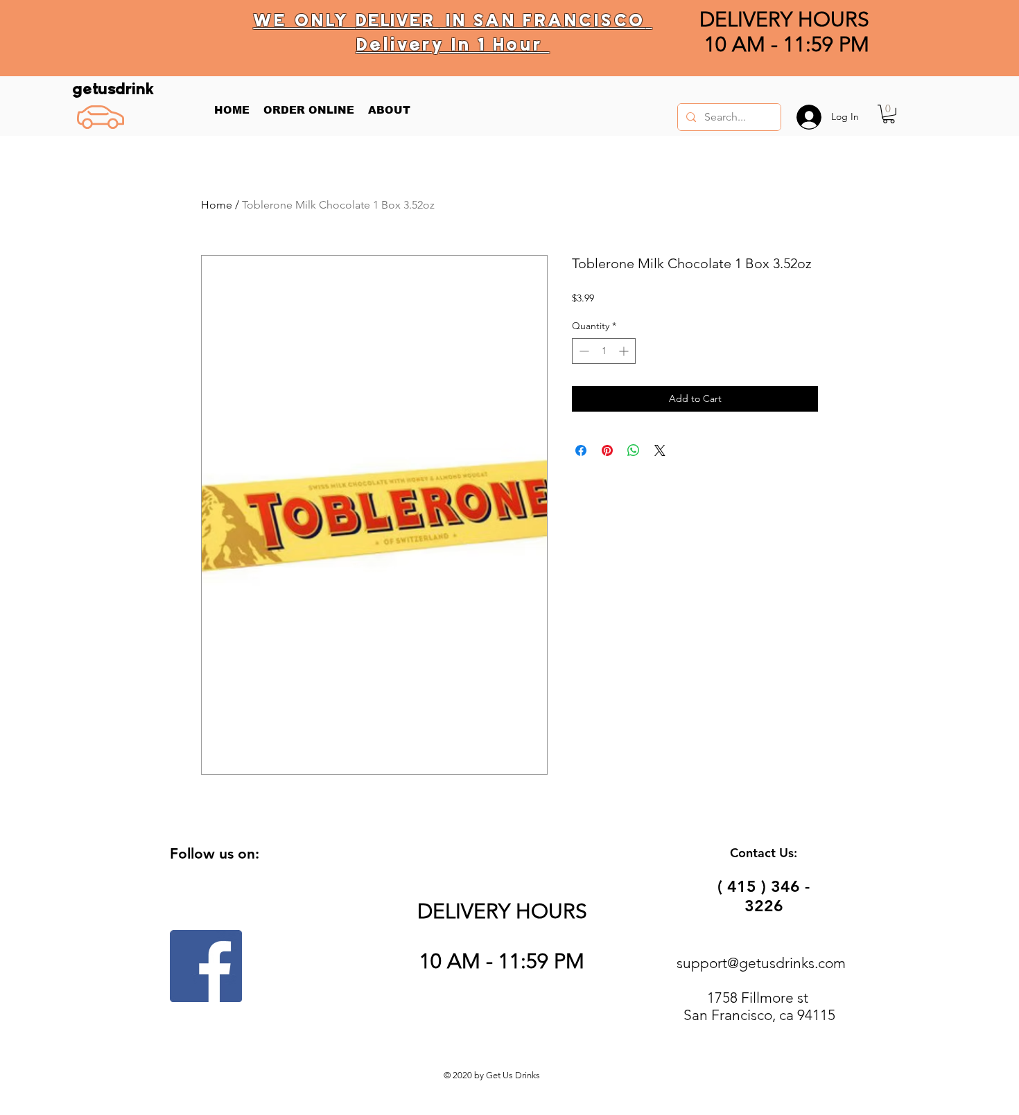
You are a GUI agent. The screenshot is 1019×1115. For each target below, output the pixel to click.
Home (216, 204)
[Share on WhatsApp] (633, 450)
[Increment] (625, 351)
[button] (889, 114)
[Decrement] (582, 351)
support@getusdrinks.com (761, 963)
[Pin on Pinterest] (607, 450)
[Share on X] (660, 450)
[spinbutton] (603, 351)
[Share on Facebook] (581, 450)
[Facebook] (206, 966)
